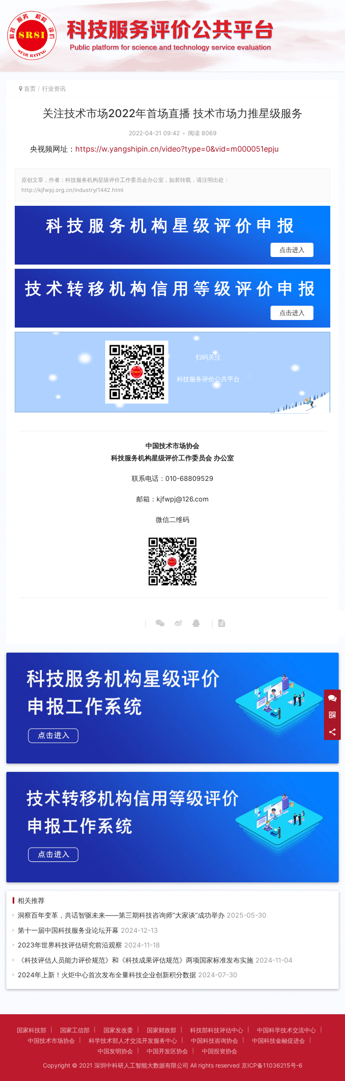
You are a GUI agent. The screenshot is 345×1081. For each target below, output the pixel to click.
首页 (30, 88)
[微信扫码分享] (160, 623)
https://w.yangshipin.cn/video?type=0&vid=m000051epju (177, 148)
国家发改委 (118, 1030)
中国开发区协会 (167, 1051)
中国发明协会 (115, 1051)
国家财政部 (161, 1030)
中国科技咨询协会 (214, 1040)
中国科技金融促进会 (278, 1040)
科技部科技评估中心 (216, 1030)
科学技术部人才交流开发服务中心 (133, 1040)
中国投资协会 (219, 1051)
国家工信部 (75, 1030)
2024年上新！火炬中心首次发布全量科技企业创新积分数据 (127, 975)
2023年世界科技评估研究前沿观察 (89, 945)
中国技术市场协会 (51, 1040)
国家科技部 (31, 1030)
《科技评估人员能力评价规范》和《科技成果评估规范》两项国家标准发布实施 (155, 960)
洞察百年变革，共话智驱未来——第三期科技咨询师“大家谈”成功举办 (142, 915)
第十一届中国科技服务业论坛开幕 (88, 930)
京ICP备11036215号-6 (272, 1065)
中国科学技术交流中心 (286, 1030)
